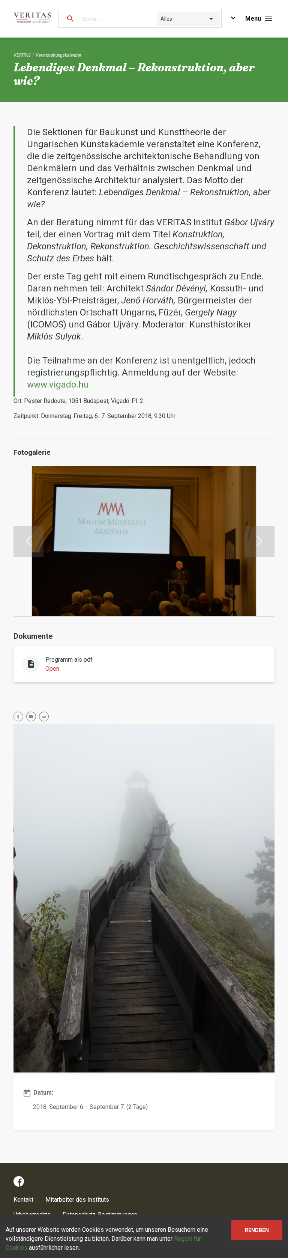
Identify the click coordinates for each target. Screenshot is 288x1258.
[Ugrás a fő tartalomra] (233, 19)
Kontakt (23, 1199)
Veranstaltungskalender (58, 55)
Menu (253, 18)
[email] (32, 718)
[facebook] (20, 718)
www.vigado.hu (58, 384)
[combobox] (161, 18)
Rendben (257, 1230)
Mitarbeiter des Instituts (77, 1199)
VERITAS (22, 55)
